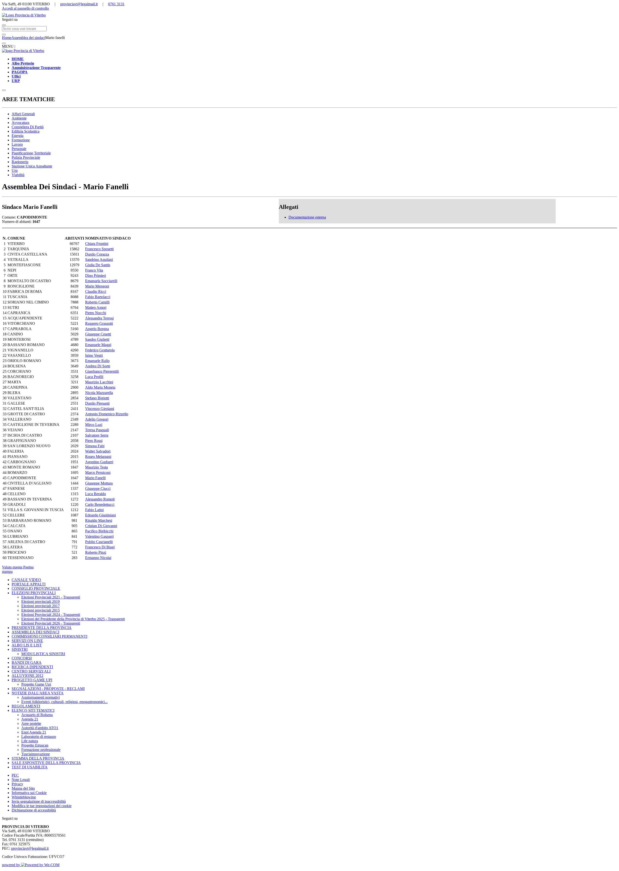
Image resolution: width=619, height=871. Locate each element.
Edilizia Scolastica (25, 131)
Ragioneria (20, 162)
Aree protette (31, 723)
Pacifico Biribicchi (99, 531)
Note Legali (21, 780)
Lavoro (17, 144)
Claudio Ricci (95, 291)
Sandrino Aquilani (99, 260)
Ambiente (19, 118)
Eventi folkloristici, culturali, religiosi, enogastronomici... (64, 702)
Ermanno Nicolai (98, 558)
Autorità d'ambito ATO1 (39, 728)
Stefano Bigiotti (97, 398)
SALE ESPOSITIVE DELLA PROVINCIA (46, 763)
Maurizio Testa (96, 467)
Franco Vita (94, 270)
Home (6, 38)
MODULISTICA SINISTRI (43, 654)
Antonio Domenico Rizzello (106, 414)
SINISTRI (20, 649)
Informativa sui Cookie (29, 793)
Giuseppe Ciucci (98, 488)
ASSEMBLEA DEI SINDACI (35, 632)
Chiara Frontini (96, 244)
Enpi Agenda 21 (33, 732)
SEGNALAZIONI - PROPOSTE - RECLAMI (48, 689)
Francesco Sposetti (99, 249)
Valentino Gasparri (99, 536)
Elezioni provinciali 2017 (40, 606)
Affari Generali (23, 114)
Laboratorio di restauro (38, 737)
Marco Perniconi (98, 472)
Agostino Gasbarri (99, 462)
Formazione (21, 140)
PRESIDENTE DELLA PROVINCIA (42, 628)
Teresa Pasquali (97, 430)
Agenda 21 (29, 719)
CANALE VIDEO (26, 580)
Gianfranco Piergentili (102, 371)
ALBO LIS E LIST (27, 645)
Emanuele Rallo (97, 361)
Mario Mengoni (97, 286)
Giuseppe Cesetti (98, 334)
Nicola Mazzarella (99, 393)
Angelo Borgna (97, 329)
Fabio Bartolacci (97, 297)
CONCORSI (22, 658)
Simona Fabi (94, 446)
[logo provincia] (309, 15)
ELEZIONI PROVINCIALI (34, 593)
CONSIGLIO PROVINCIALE (36, 588)
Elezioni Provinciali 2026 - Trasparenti (50, 623)
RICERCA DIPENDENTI (32, 667)
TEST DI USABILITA (30, 767)
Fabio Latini (94, 510)
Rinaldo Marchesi (98, 520)
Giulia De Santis (97, 265)
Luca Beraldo (95, 494)
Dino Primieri (95, 275)
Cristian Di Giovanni (101, 526)
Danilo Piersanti (97, 403)
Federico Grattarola (100, 350)
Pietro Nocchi (95, 313)
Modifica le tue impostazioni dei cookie (42, 806)
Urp (15, 170)
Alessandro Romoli (100, 499)
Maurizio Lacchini (99, 382)
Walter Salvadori (98, 451)
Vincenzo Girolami (99, 409)
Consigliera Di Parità (28, 127)
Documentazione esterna (307, 217)
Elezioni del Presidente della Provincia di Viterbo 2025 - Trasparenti (73, 619)
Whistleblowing (24, 797)
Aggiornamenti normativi (40, 697)
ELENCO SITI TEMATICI (33, 710)
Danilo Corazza (97, 254)
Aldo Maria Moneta (100, 387)
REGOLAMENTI (26, 706)
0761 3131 (116, 4)
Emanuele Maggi (98, 345)
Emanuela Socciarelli (101, 281)
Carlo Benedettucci (99, 504)
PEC (15, 775)
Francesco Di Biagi (100, 547)
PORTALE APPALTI (28, 584)
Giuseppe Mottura (99, 483)
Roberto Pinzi (95, 552)
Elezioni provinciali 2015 (40, 610)
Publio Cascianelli (99, 542)
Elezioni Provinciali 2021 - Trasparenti (50, 597)
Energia (17, 136)
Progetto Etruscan (34, 745)
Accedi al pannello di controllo (25, 8)
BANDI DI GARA (27, 662)
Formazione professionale (40, 750)
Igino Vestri (94, 355)
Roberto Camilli (97, 302)
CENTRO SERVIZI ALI (31, 671)
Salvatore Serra (96, 435)
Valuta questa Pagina (18, 567)
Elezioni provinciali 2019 (40, 601)
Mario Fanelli (95, 478)
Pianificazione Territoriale (31, 153)
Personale (19, 149)
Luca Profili (94, 377)
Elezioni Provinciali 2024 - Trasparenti (50, 615)
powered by (11, 865)
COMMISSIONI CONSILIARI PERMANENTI (49, 636)
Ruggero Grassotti (99, 323)
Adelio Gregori (96, 419)
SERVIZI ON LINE (27, 641)
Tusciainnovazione (35, 754)
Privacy (17, 784)
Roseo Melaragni (98, 456)
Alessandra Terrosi (99, 318)
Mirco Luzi (93, 425)
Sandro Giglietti (97, 339)
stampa (7, 571)
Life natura (29, 741)
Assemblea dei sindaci (28, 38)
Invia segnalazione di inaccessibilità (39, 801)
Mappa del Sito (23, 788)
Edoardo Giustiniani (100, 515)
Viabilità (18, 175)
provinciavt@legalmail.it (79, 4)
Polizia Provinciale (26, 157)
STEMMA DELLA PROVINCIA (38, 758)
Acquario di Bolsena (37, 715)
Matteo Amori (95, 307)
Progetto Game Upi (36, 684)
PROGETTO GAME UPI (32, 680)
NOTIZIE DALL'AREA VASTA (38, 693)
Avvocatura (20, 123)
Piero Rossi (94, 441)
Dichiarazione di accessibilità (34, 810)
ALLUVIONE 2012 (27, 676)
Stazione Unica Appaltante (32, 166)
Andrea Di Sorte (97, 366)
